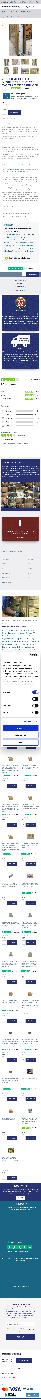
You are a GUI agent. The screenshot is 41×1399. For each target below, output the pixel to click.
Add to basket (11, 785)
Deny (21, 742)
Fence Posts (18, 11)
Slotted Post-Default (8, 14)
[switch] (35, 699)
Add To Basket (14, 112)
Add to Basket (33, 274)
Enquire (20, 1198)
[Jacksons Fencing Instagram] (3, 1377)
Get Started (20, 537)
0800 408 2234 (7, 1362)
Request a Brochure (24, 1360)
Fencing (9, 11)
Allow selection (20, 735)
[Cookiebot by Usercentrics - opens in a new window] (29, 654)
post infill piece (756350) (14, 169)
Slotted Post (27, 11)
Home (3, 11)
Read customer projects (21, 1286)
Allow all (20, 728)
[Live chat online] (32, 1395)
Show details (29, 721)
